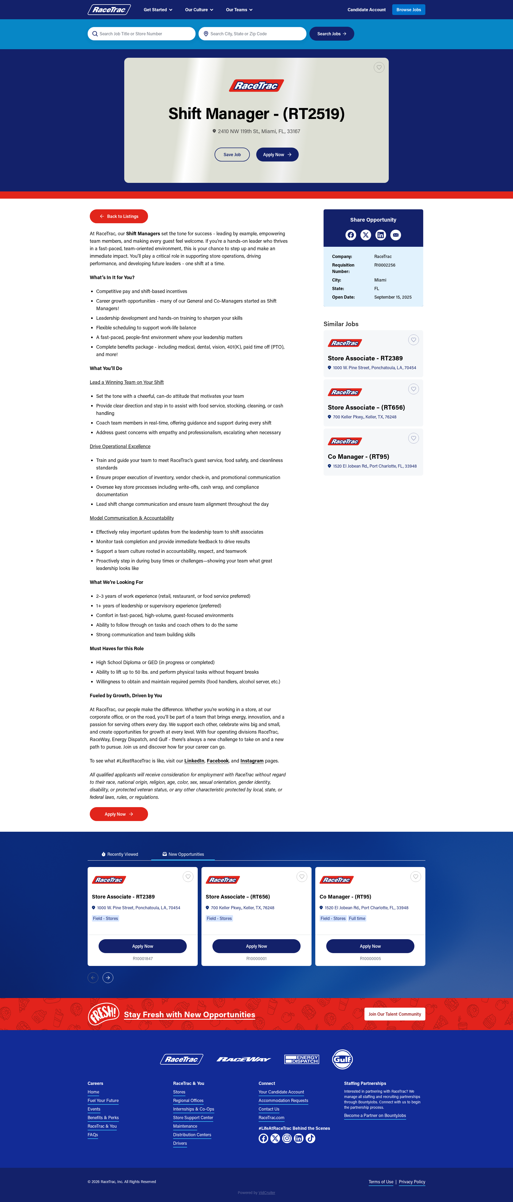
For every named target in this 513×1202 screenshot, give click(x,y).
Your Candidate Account (281, 1092)
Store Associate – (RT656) (366, 407)
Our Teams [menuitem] (236, 9)
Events (94, 1109)
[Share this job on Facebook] (350, 235)
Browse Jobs (409, 9)
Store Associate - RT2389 (365, 358)
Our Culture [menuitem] (196, 9)
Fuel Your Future (103, 1100)
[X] (275, 1138)
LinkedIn (194, 760)
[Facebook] (263, 1138)
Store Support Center (193, 1117)
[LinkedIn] (299, 1138)
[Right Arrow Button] (108, 977)
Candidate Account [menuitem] (367, 9)
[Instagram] (287, 1138)
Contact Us (269, 1109)
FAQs (93, 1134)
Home (93, 1092)
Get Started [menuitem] (155, 9)
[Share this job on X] (365, 235)
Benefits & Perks (103, 1117)
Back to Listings (122, 216)
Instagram (252, 760)
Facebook (218, 760)
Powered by (256, 1192)
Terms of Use (381, 1181)
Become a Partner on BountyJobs (375, 1115)
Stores (179, 1092)
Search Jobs (329, 33)
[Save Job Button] (379, 67)
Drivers (180, 1143)
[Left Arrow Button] (93, 977)
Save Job (232, 154)
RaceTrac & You (102, 1126)
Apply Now (273, 154)
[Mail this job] (395, 235)
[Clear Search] (188, 33)
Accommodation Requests (283, 1100)
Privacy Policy (412, 1181)
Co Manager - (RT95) (358, 456)
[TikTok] (310, 1138)
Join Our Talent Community (395, 1014)
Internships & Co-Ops (193, 1109)
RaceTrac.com (272, 1117)
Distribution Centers (192, 1134)
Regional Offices (188, 1100)
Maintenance (185, 1126)
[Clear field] (299, 33)
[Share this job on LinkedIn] (380, 235)
